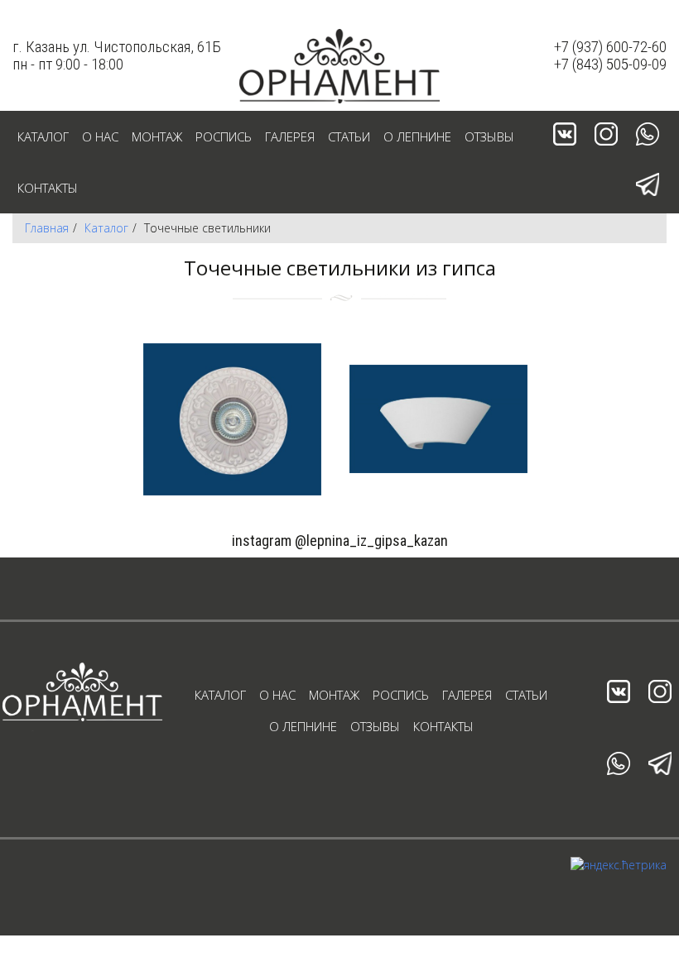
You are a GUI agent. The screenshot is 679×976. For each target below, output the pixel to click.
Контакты (47, 187)
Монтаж (157, 136)
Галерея (290, 136)
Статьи (349, 136)
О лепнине (417, 136)
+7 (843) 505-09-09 (610, 64)
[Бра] (438, 419)
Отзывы (489, 136)
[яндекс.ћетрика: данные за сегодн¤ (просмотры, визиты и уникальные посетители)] (619, 865)
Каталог (43, 136)
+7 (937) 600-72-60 (610, 46)
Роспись (223, 136)
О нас (100, 136)
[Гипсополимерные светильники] (232, 419)
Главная (47, 228)
